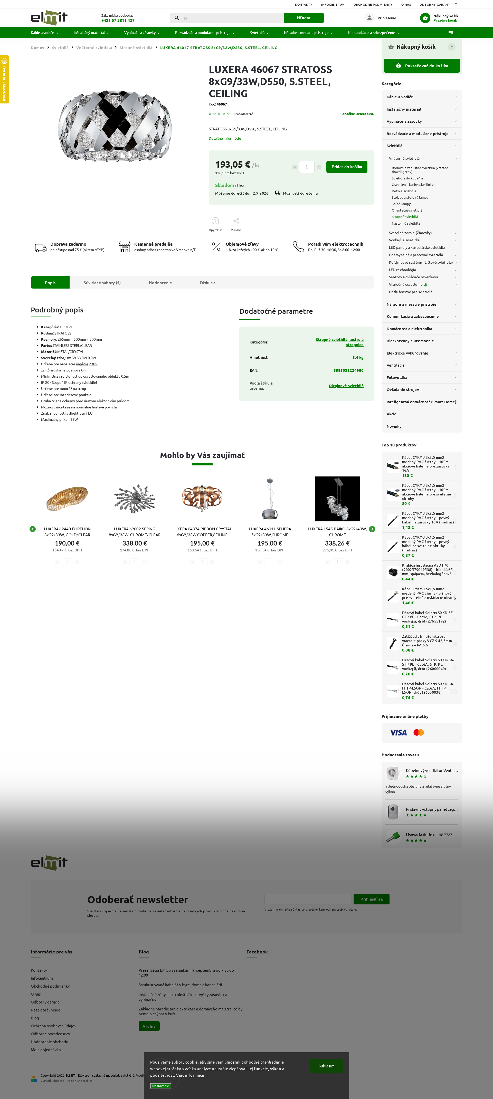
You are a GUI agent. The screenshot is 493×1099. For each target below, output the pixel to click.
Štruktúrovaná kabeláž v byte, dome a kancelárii (180, 984)
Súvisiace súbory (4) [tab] (102, 282)
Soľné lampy (401, 204)
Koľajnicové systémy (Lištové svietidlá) (421, 262)
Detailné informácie (225, 138)
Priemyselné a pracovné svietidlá (416, 254)
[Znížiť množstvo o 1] (294, 167)
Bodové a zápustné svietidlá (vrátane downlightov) (420, 170)
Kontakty (303, 4)
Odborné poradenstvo (50, 1033)
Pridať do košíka (347, 167)
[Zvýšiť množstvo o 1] (319, 167)
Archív (149, 1026)
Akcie (392, 413)
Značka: (358, 113)
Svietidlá (394, 145)
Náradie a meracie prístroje (412, 304)
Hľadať (304, 18)
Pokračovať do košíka (427, 65)
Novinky (394, 426)
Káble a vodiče (400, 96)
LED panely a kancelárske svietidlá (417, 247)
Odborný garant (435, 4)
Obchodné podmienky (373, 4)
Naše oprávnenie (45, 1009)
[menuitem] (48, 32)
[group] (67, 529)
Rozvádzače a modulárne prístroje (418, 133)
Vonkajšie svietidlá (404, 239)
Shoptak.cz (84, 1080)
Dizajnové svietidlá (346, 385)
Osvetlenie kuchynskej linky (412, 184)
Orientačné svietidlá (407, 210)
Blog (35, 1017)
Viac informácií (190, 1075)
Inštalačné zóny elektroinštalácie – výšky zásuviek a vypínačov (183, 997)
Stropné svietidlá (405, 216)
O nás (406, 4)
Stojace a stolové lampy (410, 197)
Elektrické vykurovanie (407, 353)
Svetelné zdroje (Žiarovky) (410, 232)
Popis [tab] (50, 282)
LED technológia (402, 269)
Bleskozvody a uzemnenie (410, 340)
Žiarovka (54, 370)
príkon (64, 419)
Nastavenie (160, 1086)
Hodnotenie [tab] (160, 282)
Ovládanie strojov (403, 389)
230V (93, 363)
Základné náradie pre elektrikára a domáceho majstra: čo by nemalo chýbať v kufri (190, 1011)
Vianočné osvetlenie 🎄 (408, 284)
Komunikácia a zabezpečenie (413, 316)
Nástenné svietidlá (406, 223)
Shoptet (58, 1080)
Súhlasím (327, 1065)
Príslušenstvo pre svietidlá (410, 291)
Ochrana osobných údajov (54, 1025)
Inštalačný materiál (404, 109)
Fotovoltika (397, 377)
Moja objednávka (46, 1049)
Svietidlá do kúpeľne (407, 178)
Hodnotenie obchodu (49, 1041)
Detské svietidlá (404, 191)
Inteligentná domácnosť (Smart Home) (422, 401)
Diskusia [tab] (208, 282)
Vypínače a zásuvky (404, 121)
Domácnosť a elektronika (409, 328)
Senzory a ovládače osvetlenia (413, 276)
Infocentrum (333, 4)
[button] (67, 554)
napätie (82, 363)
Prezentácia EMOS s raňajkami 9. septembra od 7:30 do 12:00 (186, 972)
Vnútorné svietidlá (404, 158)
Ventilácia (395, 365)
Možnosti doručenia (300, 193)
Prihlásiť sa (372, 899)
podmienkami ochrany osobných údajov (332, 909)
